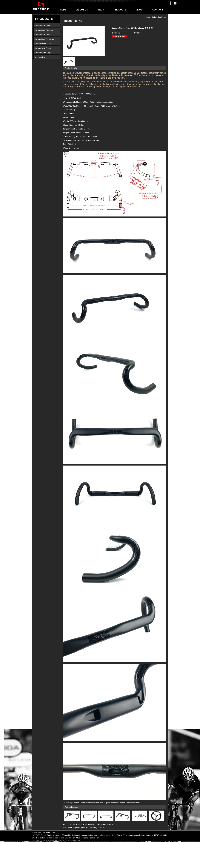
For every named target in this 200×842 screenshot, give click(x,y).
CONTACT (157, 10)
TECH (101, 10)
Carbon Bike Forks (42, 35)
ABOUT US (82, 10)
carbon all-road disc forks (91, 838)
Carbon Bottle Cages (43, 53)
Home (148, 17)
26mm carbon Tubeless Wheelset (141, 835)
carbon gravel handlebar (109, 803)
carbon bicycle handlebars (130, 803)
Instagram (55, 832)
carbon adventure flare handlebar (86, 803)
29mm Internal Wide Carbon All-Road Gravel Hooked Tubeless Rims (92, 824)
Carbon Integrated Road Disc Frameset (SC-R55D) (85, 828)
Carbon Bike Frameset (44, 39)
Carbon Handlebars (42, 44)
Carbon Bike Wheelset (44, 30)
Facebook (46, 832)
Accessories (39, 57)
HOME (63, 10)
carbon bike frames (47, 838)
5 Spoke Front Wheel (73, 838)
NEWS (139, 10)
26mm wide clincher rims (71, 835)
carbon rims (59, 838)
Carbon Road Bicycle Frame (117, 835)
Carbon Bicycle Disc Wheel (51, 835)
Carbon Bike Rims (42, 26)
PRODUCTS (120, 10)
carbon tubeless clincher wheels (93, 835)
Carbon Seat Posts (42, 48)
